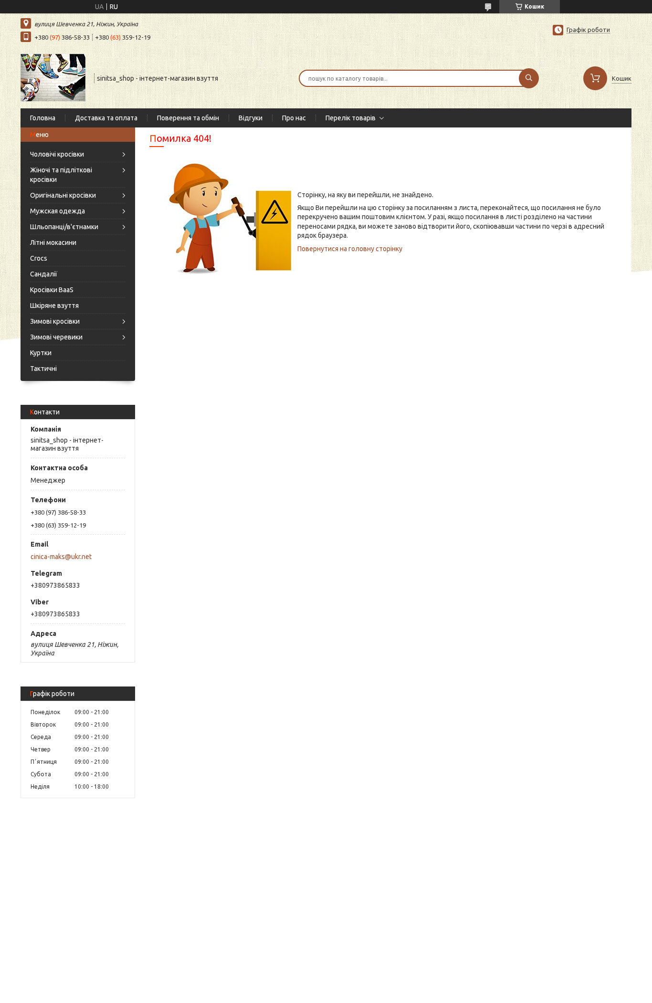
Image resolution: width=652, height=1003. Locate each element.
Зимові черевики (56, 337)
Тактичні (43, 368)
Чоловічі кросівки (57, 154)
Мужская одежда (57, 211)
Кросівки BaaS (52, 290)
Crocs (38, 258)
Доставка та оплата (106, 118)
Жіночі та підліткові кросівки (61, 174)
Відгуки (251, 118)
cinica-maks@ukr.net (61, 556)
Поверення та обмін (188, 118)
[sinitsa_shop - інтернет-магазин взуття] (53, 77)
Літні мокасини (53, 242)
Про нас (294, 118)
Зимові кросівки (55, 321)
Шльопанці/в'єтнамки (64, 227)
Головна (42, 118)
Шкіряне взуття (54, 305)
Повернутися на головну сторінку (349, 249)
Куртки (41, 353)
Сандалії (43, 274)
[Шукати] (529, 78)
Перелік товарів (351, 118)
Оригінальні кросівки (63, 195)
